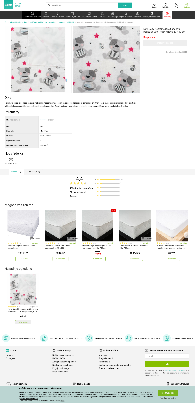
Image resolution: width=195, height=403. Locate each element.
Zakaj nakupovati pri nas (64, 362)
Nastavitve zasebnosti (29, 399)
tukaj (63, 401)
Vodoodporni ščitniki (66, 22)
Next (187, 235)
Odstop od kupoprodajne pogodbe (115, 365)
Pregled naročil (106, 358)
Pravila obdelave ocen (109, 368)
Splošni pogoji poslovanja (175, 370)
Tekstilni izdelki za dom (18, 22)
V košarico (23, 259)
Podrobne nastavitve (168, 398)
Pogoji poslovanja (60, 368)
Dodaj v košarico (165, 43)
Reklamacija (104, 362)
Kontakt (9, 355)
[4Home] (6, 22)
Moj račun (103, 355)
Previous (8, 235)
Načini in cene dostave (62, 355)
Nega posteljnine (60, 372)
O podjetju (11, 358)
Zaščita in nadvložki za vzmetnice (42, 22)
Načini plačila (58, 358)
